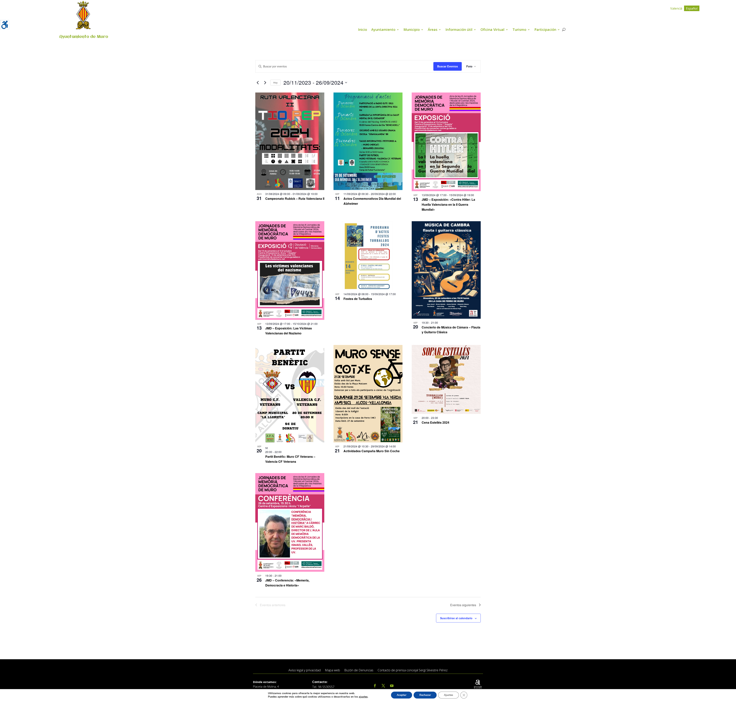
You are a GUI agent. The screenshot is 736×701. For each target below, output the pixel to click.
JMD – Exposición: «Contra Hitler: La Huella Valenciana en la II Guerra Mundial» (448, 204)
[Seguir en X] (383, 685)
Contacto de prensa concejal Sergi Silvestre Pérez (413, 670)
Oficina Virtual (492, 30)
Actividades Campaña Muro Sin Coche (371, 451)
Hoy (275, 82)
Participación (545, 30)
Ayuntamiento (383, 30)
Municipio (411, 30)
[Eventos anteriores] (257, 82)
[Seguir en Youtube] (391, 685)
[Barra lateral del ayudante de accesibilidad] (4, 24)
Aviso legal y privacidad (304, 670)
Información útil (458, 30)
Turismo (519, 30)
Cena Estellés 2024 (435, 422)
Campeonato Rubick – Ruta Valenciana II (294, 198)
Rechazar (425, 695)
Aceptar (401, 695)
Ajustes (448, 695)
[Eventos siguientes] (265, 82)
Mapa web (332, 670)
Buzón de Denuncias (358, 670)
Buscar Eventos (447, 66)
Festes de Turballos (357, 298)
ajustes (363, 697)
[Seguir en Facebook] (374, 685)
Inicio (362, 30)
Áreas (432, 30)
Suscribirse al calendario (456, 618)
